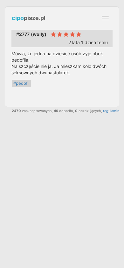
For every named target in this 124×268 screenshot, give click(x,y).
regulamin (111, 111)
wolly (39, 34)
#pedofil (21, 83)
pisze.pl (28, 18)
